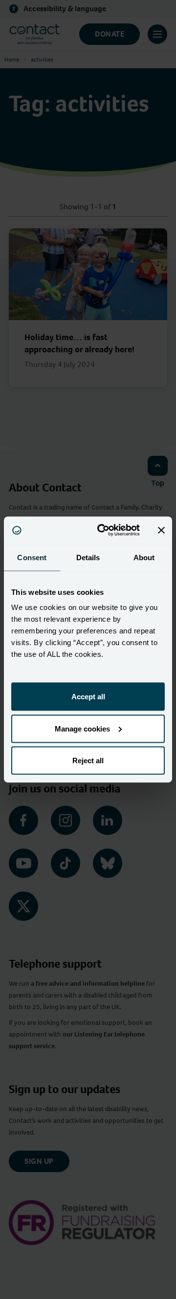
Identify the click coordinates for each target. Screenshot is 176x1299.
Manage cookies (82, 728)
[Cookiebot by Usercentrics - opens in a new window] (103, 530)
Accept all (88, 696)
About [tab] (144, 557)
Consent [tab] (31, 557)
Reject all (88, 760)
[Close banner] (161, 530)
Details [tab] (88, 557)
